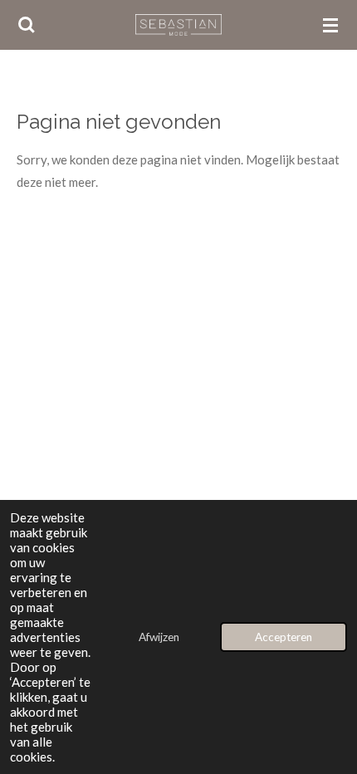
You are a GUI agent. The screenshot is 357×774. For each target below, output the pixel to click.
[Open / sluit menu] (330, 25)
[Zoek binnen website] (26, 25)
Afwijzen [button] (159, 637)
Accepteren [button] (283, 637)
